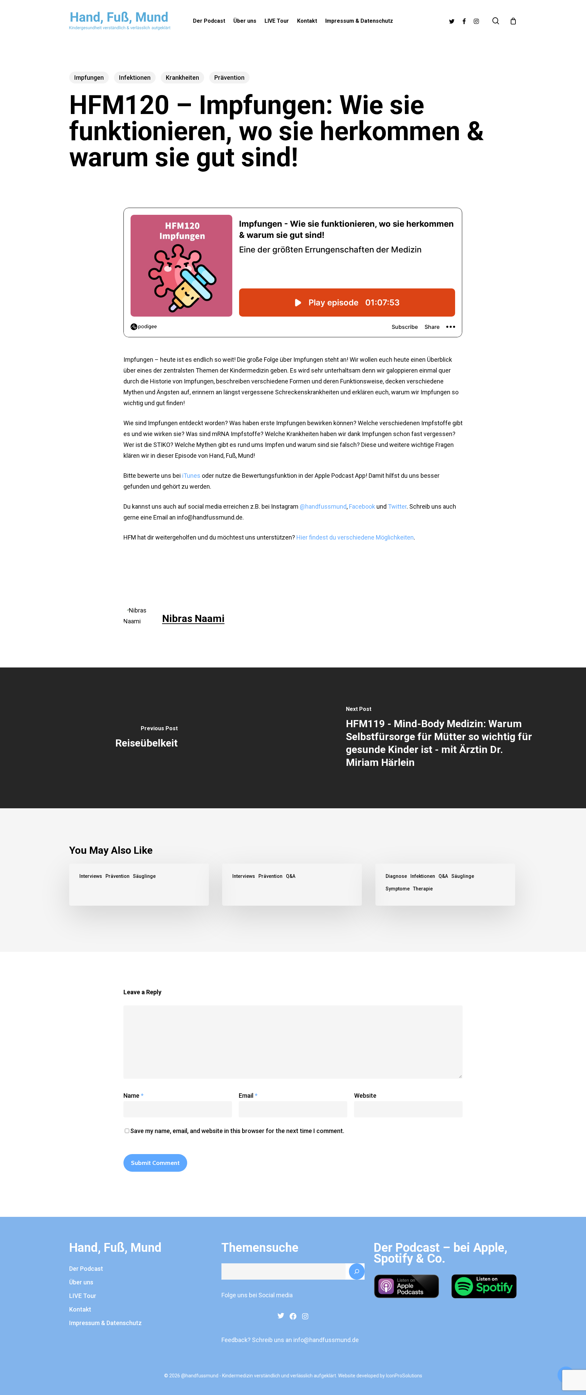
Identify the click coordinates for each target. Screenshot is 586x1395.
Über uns (81, 1282)
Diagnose (396, 876)
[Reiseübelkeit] (146, 737)
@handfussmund (323, 506)
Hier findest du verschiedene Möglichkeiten (355, 537)
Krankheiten (182, 77)
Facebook (362, 506)
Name (133, 1095)
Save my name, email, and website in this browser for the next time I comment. (237, 1130)
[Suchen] (357, 1271)
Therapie (423, 888)
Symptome (398, 888)
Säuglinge (144, 876)
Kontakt (80, 1309)
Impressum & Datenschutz (105, 1322)
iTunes (191, 475)
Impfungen (89, 77)
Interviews (90, 876)
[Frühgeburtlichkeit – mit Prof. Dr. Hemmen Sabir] (139, 885)
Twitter (397, 506)
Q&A (290, 876)
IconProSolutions (404, 1375)
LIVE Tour (82, 1295)
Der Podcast (86, 1268)
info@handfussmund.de (326, 1339)
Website (365, 1095)
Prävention (229, 77)
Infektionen (135, 77)
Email (248, 1095)
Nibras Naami (193, 618)
